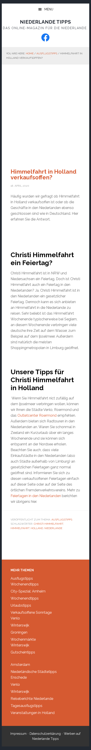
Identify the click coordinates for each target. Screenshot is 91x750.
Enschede (19, 677)
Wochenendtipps (25, 584)
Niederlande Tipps (45, 22)
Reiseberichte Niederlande (32, 699)
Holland (37, 528)
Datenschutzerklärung (45, 733)
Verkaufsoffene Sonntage (31, 612)
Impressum (18, 733)
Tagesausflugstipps (26, 706)
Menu (48, 9)
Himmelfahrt (20, 528)
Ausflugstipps (61, 519)
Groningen (19, 632)
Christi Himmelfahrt (48, 523)
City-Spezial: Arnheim (28, 591)
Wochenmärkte (23, 639)
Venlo (15, 618)
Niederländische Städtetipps (34, 672)
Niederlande (53, 528)
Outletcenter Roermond (37, 415)
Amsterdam (20, 665)
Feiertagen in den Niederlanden (36, 496)
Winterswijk (20, 625)
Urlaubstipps (21, 605)
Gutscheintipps (23, 652)
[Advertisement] (45, 112)
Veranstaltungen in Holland (33, 713)
